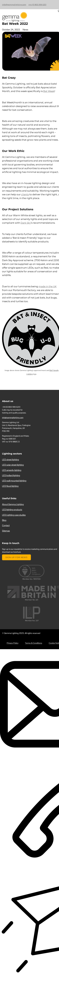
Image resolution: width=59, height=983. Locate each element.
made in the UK (48, 286)
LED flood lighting (10, 486)
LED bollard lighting (11, 475)
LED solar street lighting (13, 464)
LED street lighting (10, 459)
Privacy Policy (12, 643)
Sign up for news (16, 557)
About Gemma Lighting (13, 504)
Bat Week (48, 91)
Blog (4, 520)
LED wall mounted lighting (14, 480)
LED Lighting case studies (14, 515)
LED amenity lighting (11, 470)
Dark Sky (26, 222)
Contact (6, 525)
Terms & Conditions (33, 643)
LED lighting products (12, 509)
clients (25, 194)
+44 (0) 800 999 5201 (37, 4)
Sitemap (6, 530)
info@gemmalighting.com (14, 4)
